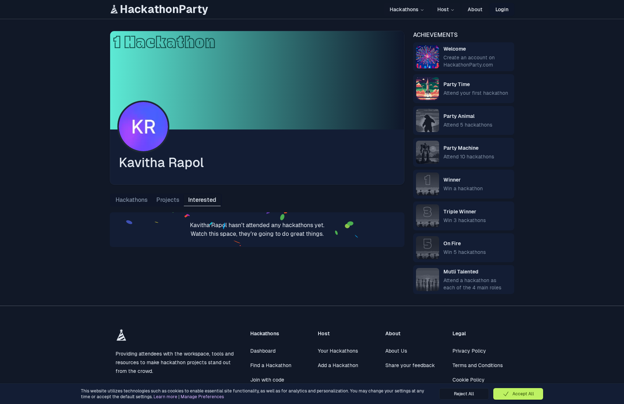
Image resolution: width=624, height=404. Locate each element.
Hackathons (404, 9)
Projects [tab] (167, 199)
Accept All (523, 393)
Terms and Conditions (477, 365)
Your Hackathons (338, 351)
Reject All (464, 393)
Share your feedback (410, 365)
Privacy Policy (469, 351)
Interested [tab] (202, 199)
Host (443, 9)
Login (501, 9)
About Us (396, 351)
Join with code (267, 380)
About (475, 9)
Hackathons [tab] (132, 199)
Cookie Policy (468, 380)
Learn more (165, 396)
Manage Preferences (202, 396)
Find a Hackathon (270, 365)
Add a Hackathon (338, 365)
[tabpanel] (257, 229)
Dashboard (263, 351)
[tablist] (166, 200)
